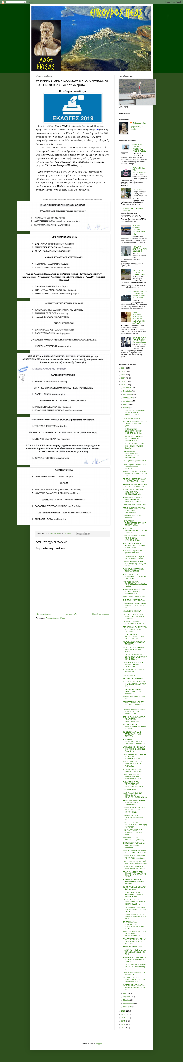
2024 (123, 368)
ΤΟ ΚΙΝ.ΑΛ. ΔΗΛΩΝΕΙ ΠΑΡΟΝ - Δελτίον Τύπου (135, 888)
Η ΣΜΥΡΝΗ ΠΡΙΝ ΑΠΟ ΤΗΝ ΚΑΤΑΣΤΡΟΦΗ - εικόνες (134, 557)
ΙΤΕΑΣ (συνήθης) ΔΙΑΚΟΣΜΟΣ (134, 461)
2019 (123, 385)
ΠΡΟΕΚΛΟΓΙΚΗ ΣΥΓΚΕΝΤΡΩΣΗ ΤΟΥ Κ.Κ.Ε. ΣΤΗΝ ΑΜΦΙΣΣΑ (135, 523)
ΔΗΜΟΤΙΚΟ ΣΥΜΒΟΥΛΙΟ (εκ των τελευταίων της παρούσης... (134, 845)
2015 (123, 1021)
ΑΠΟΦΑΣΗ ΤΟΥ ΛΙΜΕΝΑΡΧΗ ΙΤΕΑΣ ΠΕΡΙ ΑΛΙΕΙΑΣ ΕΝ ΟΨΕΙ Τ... (134, 959)
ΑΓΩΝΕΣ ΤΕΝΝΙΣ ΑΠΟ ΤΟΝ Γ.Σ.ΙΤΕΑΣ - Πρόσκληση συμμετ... (133, 704)
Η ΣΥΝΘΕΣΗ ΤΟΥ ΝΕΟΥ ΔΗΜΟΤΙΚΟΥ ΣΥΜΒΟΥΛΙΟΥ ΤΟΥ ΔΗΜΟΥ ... (135, 657)
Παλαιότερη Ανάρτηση (100, 614)
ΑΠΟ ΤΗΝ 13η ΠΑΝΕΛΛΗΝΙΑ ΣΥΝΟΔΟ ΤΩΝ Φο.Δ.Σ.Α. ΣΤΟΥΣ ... (134, 606)
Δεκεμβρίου (128, 388)
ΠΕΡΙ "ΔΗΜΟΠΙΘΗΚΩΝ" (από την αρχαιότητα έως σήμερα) (135, 862)
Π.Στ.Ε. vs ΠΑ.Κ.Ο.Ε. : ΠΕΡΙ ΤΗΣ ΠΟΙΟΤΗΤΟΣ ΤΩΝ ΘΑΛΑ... (133, 446)
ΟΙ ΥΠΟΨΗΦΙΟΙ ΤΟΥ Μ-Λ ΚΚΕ (134, 505)
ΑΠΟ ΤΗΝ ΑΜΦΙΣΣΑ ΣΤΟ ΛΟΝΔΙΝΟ (132, 517)
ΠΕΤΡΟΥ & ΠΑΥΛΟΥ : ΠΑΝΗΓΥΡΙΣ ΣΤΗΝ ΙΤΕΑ (133, 623)
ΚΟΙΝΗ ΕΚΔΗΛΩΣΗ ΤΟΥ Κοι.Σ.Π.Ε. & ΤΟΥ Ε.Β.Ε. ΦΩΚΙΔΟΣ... (133, 764)
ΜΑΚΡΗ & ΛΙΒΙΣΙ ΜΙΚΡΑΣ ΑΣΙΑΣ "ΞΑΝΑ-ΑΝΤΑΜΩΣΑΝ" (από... (135, 424)
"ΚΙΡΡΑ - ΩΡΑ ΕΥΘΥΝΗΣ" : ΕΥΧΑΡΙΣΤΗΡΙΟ (139, 272)
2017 (123, 1014)
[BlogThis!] (80, 533)
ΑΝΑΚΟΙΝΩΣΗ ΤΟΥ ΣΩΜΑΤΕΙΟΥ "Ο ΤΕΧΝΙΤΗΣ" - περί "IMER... (134, 576)
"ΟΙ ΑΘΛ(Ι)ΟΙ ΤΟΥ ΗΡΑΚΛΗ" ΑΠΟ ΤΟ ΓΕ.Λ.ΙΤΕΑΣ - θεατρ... (133, 649)
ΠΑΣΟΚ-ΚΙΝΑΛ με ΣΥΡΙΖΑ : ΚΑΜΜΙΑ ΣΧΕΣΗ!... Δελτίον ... (135, 868)
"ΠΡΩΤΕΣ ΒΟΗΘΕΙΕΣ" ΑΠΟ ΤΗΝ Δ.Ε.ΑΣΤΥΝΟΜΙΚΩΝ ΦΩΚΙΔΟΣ (134, 616)
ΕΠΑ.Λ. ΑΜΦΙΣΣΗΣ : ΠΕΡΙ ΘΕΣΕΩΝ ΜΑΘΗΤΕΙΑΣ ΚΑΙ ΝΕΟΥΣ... (134, 874)
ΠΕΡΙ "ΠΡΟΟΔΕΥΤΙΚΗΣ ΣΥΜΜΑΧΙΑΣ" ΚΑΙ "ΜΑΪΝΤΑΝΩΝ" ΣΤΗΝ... (133, 777)
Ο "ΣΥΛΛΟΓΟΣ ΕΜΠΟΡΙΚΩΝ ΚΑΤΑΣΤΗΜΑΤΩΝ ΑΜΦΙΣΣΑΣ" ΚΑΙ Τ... (134, 413)
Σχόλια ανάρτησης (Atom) (55, 618)
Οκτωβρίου (127, 394)
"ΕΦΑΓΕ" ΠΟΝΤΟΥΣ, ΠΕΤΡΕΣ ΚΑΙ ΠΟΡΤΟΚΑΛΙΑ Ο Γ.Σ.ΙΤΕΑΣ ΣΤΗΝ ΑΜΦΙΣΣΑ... (139, 318)
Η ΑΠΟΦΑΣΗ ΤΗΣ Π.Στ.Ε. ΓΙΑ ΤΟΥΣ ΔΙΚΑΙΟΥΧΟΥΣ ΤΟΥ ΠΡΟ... (134, 952)
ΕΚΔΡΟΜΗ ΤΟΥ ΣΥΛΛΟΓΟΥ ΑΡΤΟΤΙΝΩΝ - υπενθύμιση (134, 857)
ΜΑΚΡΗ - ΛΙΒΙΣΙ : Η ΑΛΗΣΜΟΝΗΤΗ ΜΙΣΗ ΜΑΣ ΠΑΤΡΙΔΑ (134, 727)
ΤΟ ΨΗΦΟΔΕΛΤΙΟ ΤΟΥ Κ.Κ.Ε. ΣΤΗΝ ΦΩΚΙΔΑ (134, 671)
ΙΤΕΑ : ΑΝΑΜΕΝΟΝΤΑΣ (132, 418)
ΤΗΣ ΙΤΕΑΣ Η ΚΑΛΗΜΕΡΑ (133, 679)
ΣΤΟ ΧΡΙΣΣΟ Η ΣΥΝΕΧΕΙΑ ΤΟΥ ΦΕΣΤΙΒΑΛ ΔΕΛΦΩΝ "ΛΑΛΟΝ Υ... (135, 629)
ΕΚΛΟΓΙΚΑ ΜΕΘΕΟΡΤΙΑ (132, 947)
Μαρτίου (126, 1000)
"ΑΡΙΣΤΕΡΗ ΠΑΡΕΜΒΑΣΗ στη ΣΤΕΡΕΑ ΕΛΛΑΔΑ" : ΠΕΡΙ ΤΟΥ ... (134, 987)
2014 (123, 1024)
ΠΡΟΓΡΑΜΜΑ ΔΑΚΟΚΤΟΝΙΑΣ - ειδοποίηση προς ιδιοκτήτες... (135, 466)
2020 (123, 382)
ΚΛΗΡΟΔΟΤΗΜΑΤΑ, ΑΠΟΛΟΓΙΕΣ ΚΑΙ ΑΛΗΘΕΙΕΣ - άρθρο (135, 584)
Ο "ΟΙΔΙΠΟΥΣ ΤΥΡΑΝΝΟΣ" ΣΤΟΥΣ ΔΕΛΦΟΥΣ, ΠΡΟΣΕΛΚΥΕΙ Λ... (133, 438)
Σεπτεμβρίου (128, 398)
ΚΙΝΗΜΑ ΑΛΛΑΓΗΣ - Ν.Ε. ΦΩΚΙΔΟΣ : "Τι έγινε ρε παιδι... (132, 832)
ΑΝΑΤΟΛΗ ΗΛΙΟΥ (130, 790)
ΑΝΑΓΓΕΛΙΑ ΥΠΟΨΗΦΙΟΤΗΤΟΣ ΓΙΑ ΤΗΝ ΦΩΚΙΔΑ (135, 530)
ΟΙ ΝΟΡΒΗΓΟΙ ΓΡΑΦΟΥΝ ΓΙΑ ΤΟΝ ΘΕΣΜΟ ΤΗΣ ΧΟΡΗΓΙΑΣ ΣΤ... (134, 712)
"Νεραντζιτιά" (138, 189)
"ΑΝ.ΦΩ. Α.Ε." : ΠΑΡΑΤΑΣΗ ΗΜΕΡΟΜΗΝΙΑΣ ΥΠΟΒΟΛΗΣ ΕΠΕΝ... (133, 492)
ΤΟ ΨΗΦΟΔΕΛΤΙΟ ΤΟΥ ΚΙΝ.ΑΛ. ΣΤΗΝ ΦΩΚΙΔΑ (133, 770)
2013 (123, 1028)
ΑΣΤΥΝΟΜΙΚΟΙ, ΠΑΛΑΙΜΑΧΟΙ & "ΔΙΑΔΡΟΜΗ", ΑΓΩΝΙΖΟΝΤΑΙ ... (134, 510)
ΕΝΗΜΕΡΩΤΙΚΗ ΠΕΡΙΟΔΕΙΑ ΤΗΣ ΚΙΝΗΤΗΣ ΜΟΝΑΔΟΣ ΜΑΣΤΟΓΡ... (134, 749)
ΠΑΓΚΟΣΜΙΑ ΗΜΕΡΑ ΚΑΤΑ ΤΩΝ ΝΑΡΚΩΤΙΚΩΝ (133, 570)
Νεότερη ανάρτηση (43, 614)
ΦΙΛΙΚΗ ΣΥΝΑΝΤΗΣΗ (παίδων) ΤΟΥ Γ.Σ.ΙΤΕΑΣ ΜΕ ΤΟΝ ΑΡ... (135, 852)
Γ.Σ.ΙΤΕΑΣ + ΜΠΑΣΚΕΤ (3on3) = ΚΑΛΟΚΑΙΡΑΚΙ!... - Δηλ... (134, 480)
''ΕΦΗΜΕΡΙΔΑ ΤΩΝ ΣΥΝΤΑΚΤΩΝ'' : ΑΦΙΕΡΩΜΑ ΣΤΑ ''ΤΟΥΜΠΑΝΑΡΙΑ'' (140, 294)
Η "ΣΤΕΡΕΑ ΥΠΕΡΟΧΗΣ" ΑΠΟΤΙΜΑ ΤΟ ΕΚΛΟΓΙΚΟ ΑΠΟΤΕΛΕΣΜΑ (133, 894)
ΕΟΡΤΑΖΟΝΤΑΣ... (129, 675)
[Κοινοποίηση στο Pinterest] (88, 533)
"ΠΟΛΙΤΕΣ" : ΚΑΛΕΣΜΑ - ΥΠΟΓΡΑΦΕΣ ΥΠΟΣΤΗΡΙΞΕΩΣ (139, 148)
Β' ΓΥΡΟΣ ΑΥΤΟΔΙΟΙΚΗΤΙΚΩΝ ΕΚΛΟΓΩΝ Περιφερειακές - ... (134, 967)
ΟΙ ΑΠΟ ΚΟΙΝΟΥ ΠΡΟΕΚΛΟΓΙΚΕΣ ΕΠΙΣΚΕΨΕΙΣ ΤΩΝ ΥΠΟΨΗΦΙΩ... (131, 454)
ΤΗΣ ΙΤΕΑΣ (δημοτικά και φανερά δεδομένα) (132, 552)
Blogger (99, 1044)
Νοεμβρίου (127, 391)
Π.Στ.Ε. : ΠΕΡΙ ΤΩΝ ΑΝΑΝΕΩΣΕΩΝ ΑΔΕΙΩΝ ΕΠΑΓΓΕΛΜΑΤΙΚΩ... (133, 637)
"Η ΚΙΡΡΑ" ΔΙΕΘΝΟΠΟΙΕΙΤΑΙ (134, 597)
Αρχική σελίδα (71, 614)
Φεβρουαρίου (128, 1004)
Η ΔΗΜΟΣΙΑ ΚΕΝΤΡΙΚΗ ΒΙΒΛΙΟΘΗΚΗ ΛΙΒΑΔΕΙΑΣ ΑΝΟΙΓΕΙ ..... (134, 882)
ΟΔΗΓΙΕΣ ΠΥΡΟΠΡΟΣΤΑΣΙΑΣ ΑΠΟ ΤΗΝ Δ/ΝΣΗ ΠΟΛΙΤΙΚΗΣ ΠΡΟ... (134, 538)
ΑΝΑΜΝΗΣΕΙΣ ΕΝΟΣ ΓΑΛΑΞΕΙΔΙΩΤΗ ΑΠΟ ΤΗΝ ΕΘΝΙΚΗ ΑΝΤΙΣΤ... (134, 980)
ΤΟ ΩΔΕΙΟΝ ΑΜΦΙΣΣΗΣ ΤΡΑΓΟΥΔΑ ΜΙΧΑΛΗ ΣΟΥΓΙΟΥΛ (132, 734)
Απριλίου (127, 997)
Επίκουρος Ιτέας (139, 123)
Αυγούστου (127, 401)
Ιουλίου (126, 405)
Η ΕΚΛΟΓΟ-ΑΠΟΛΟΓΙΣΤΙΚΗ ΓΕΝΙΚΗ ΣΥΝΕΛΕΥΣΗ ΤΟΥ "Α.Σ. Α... (134, 909)
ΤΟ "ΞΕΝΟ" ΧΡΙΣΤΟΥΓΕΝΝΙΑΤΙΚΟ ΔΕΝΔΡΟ (140, 249)
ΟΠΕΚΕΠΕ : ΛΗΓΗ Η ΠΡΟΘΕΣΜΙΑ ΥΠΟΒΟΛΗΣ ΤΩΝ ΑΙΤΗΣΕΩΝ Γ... (134, 902)
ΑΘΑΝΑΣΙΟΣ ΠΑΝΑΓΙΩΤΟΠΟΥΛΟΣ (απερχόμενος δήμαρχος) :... (135, 741)
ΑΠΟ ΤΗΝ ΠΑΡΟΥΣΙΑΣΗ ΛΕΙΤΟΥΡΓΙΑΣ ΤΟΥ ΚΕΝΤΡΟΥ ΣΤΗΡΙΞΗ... (132, 499)
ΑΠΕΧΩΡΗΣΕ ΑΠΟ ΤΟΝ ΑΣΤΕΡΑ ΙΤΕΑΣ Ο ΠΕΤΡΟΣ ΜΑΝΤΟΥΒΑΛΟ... (134, 545)
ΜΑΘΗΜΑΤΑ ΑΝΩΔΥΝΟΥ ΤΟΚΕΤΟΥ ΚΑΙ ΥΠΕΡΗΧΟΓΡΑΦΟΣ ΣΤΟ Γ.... (135, 795)
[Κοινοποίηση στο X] (83, 533)
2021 (123, 378)
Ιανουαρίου (127, 1007)
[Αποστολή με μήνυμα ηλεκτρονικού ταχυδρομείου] (77, 533)
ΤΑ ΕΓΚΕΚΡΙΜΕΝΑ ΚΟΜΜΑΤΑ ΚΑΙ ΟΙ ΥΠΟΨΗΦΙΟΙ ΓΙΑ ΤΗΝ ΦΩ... (135, 474)
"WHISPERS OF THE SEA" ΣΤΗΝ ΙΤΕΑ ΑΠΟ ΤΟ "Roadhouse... (133, 664)
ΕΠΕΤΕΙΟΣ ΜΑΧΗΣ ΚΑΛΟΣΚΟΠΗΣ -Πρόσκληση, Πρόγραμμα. (135, 825)
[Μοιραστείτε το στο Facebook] (85, 533)
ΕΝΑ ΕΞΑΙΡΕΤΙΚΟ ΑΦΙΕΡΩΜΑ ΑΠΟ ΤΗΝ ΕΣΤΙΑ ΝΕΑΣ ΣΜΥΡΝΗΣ (134, 941)
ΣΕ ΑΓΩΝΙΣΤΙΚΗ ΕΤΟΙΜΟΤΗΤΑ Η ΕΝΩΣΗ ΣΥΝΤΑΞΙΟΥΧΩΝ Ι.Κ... (135, 684)
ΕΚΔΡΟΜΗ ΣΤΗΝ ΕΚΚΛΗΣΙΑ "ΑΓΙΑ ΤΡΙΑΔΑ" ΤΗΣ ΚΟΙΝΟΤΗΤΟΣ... (134, 810)
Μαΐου (126, 993)
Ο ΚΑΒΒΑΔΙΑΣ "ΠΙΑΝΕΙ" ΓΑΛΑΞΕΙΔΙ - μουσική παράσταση (132, 691)
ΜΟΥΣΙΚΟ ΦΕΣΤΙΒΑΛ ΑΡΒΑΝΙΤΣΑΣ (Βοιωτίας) (133, 839)
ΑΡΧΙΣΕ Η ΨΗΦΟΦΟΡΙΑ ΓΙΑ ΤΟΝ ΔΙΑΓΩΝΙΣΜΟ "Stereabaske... (134, 802)
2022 (123, 375)
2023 (123, 372)
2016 (123, 1018)
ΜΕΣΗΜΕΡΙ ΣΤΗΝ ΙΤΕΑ (132, 611)
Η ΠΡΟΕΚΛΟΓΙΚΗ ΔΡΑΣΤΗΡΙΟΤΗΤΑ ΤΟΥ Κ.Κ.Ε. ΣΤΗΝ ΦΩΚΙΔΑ (133, 431)
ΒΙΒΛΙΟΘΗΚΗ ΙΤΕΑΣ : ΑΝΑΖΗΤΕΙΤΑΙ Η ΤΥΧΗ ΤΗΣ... (133, 817)
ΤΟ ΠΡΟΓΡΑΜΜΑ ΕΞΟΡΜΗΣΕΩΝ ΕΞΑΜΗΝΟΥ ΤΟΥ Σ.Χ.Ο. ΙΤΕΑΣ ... (133, 925)
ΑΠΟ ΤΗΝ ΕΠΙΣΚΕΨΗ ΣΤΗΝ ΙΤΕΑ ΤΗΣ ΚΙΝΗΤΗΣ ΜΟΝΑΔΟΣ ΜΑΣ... (134, 591)
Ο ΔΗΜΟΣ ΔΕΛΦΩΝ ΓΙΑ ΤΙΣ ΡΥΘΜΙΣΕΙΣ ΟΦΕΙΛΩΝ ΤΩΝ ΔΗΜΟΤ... (134, 917)
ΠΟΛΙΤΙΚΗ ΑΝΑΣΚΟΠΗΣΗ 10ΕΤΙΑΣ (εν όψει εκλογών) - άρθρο (135, 564)
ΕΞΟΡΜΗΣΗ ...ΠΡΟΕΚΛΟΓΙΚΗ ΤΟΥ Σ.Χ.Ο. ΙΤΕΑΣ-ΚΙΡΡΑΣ (135, 486)
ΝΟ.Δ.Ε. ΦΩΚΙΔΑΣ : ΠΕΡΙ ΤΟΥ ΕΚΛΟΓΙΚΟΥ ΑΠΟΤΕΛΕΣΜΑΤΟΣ (134, 934)
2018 (123, 1011)
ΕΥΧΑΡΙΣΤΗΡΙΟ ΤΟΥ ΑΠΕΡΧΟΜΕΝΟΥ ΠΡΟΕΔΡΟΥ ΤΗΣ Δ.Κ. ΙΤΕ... (134, 784)
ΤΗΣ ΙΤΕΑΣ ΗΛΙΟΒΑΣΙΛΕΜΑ (134, 600)
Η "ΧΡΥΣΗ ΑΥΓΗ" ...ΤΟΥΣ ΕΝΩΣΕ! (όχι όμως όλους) (139, 340)
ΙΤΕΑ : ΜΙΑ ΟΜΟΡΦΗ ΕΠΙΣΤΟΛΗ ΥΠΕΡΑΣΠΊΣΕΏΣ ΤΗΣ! (139, 230)
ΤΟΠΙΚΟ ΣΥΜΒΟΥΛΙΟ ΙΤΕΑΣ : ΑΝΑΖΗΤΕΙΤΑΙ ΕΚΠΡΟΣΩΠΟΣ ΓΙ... (134, 719)
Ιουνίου (126, 408)
